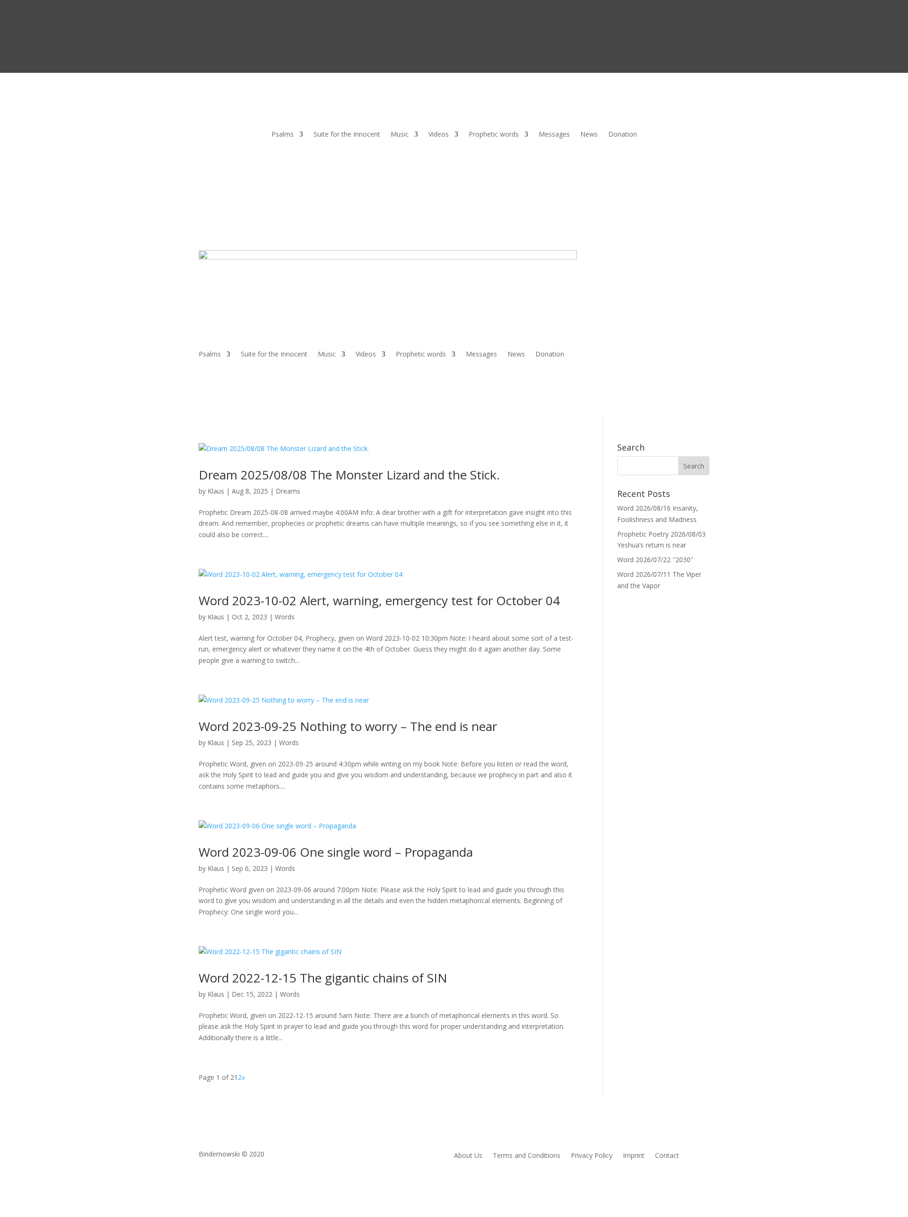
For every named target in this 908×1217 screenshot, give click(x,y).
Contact (667, 1156)
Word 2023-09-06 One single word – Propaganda (336, 852)
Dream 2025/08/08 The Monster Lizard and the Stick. (349, 474)
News (589, 135)
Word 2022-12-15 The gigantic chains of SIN (323, 977)
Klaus (216, 491)
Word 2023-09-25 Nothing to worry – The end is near (348, 726)
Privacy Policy (591, 1156)
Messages (554, 135)
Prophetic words (494, 135)
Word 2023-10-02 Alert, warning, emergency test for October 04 (379, 600)
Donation (622, 135)
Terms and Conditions (526, 1156)
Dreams (288, 491)
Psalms (282, 135)
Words (285, 616)
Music (400, 135)
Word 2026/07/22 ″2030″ (655, 559)
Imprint (634, 1156)
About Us (468, 1156)
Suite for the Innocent (347, 135)
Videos (438, 135)
